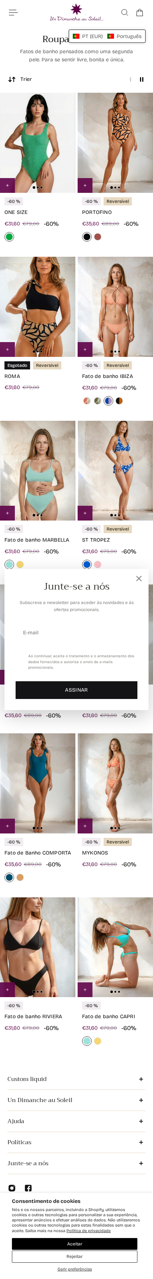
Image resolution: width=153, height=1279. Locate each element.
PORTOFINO (97, 212)
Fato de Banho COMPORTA (37, 853)
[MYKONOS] (115, 783)
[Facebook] (28, 1188)
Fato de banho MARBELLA (36, 540)
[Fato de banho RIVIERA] (37, 947)
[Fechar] (139, 578)
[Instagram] (12, 1188)
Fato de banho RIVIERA (33, 1016)
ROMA (12, 376)
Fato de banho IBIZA (107, 376)
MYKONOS (95, 853)
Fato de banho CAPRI (108, 1016)
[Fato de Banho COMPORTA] (37, 783)
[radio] (9, 237)
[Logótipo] (76, 12)
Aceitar (74, 1243)
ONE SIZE (16, 212)
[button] (107, 36)
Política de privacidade (88, 1230)
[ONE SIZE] (37, 143)
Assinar (76, 690)
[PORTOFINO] (115, 143)
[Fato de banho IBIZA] (115, 307)
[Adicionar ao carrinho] (85, 185)
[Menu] (13, 12)
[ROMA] (37, 307)
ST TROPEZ (96, 540)
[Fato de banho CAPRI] (115, 947)
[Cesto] (139, 12)
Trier (26, 79)
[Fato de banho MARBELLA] (37, 471)
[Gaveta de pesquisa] (124, 12)
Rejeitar (74, 1256)
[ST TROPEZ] (115, 471)
